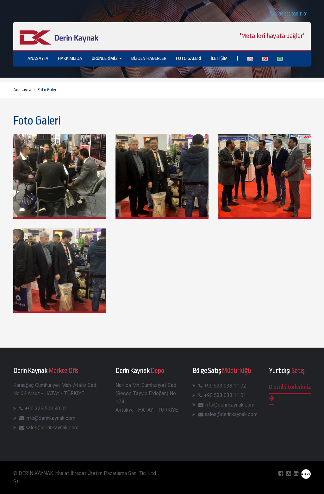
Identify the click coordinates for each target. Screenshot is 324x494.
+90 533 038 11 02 (225, 386)
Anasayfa (22, 90)
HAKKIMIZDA (70, 58)
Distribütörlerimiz (290, 386)
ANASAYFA (38, 58)
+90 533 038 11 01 (225, 395)
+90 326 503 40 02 (46, 409)
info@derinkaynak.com (50, 418)
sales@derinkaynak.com (52, 428)
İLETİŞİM (219, 58)
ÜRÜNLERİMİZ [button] (105, 58)
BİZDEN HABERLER (148, 58)
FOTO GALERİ (188, 58)
